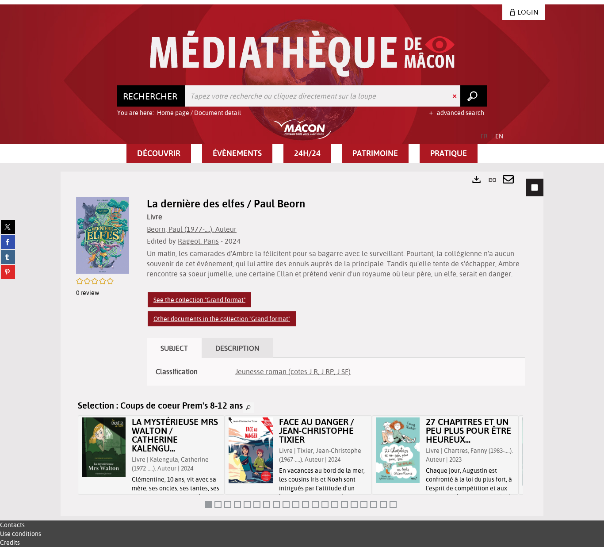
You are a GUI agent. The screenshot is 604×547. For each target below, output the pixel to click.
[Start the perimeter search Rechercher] (473, 96)
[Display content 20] (393, 504)
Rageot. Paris (198, 241)
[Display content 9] (286, 504)
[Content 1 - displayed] (208, 504)
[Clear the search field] (455, 96)
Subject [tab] (174, 348)
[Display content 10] (295, 504)
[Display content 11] (305, 504)
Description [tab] (237, 348)
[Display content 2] (218, 504)
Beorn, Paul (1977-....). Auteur (192, 229)
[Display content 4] (237, 504)
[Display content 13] (325, 504)
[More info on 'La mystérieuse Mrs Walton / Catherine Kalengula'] (103, 447)
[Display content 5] (247, 504)
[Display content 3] (227, 504)
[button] (158, 153)
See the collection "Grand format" (199, 300)
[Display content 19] (383, 504)
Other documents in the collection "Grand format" (221, 319)
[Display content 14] (334, 504)
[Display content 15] (344, 504)
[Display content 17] (363, 504)
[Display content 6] (256, 504)
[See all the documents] (248, 407)
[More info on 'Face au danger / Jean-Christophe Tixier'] (250, 450)
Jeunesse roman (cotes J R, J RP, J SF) (293, 371)
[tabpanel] (302, 344)
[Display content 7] (266, 504)
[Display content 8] (276, 504)
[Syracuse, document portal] (302, 54)
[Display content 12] (315, 504)
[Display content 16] (354, 504)
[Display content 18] (373, 504)
